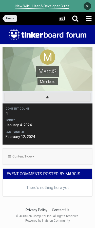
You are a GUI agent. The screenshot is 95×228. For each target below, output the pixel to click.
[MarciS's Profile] (47, 97)
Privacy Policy (36, 210)
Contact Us (60, 210)
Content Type (21, 156)
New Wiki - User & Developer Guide (42, 6)
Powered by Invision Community (47, 220)
